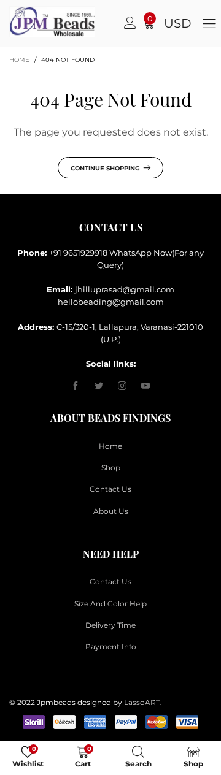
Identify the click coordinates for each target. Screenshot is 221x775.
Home (110, 446)
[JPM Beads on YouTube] (145, 386)
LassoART (142, 702)
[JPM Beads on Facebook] (75, 386)
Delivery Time (110, 625)
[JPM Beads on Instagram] (122, 386)
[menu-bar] (209, 23)
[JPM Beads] (20, 21)
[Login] (130, 23)
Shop (110, 467)
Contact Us (110, 489)
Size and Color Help (110, 603)
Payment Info (110, 646)
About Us (110, 511)
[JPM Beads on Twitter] (98, 386)
